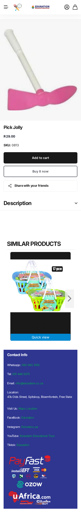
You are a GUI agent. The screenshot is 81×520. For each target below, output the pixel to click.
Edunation (27, 417)
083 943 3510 (30, 365)
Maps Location (27, 408)
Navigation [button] (6, 7)
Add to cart (40, 158)
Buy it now (40, 171)
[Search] (17, 7)
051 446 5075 (20, 374)
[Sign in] (66, 7)
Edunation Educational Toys (37, 436)
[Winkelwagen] (75, 7)
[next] (69, 298)
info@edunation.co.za (29, 383)
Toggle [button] (76, 203)
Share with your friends (31, 185)
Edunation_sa (29, 427)
